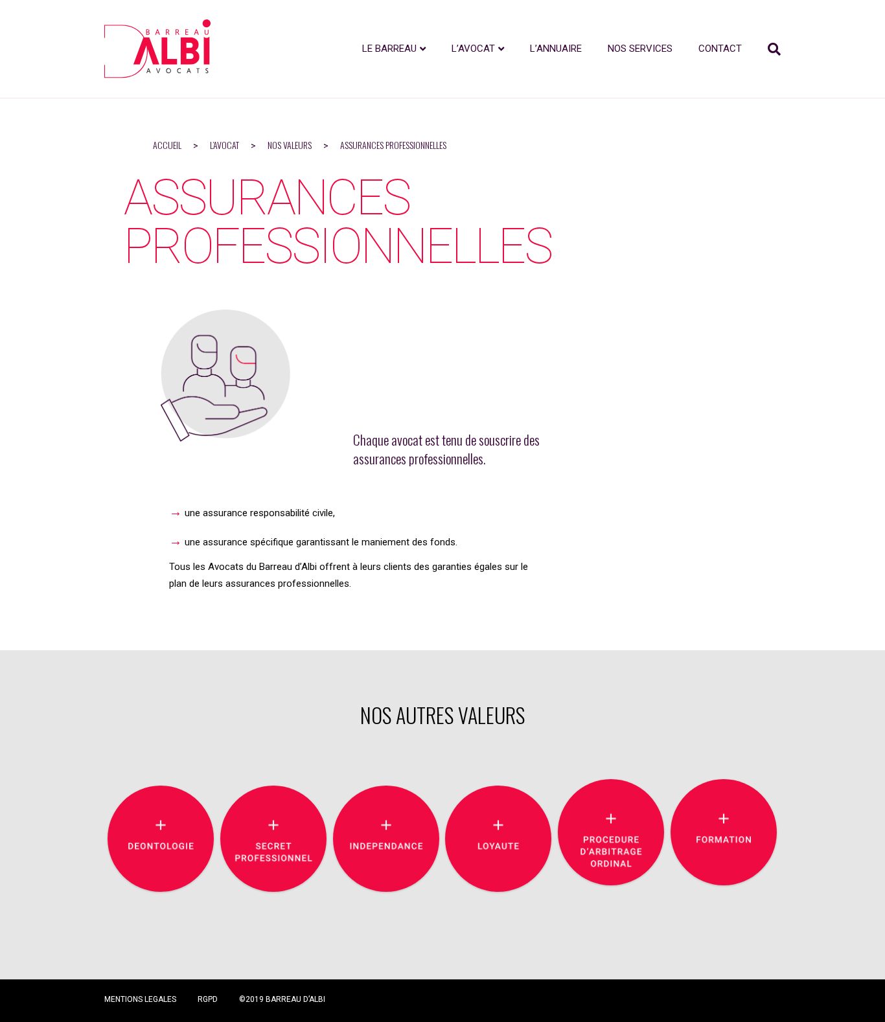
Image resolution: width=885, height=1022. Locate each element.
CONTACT (720, 48)
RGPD (208, 999)
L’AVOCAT (473, 48)
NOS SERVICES (640, 48)
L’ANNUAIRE (556, 48)
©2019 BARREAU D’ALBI (282, 999)
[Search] (768, 49)
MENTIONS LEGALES (140, 999)
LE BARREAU (389, 48)
